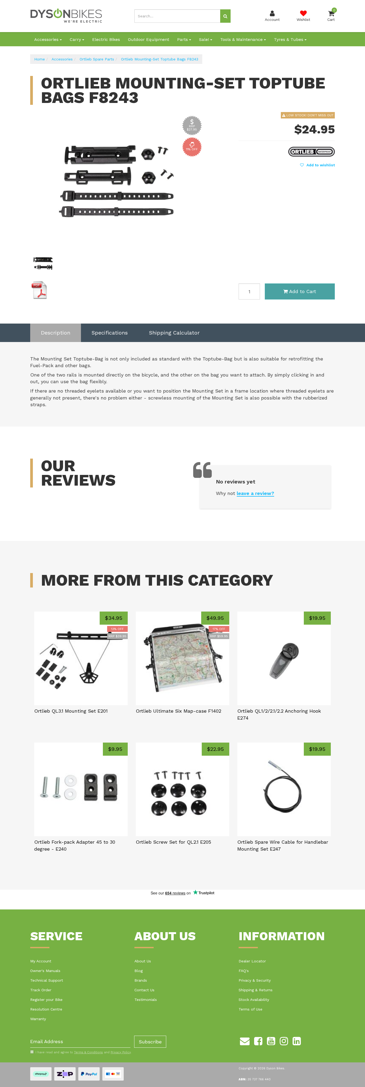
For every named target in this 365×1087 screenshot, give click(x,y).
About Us (142, 961)
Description (55, 332)
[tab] (55, 333)
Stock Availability (254, 999)
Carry (76, 39)
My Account (40, 961)
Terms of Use (250, 1009)
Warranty (38, 1019)
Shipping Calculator (174, 332)
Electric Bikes (106, 39)
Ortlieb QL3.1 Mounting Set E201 (71, 711)
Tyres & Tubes (289, 39)
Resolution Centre (46, 1009)
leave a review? (255, 493)
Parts (183, 39)
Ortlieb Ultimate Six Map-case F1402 (178, 711)
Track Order (40, 990)
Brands (140, 980)
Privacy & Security (255, 980)
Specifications (110, 332)
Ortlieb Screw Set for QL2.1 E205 (173, 842)
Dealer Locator (252, 961)
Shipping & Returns (256, 990)
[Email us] (245, 1040)
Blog (138, 971)
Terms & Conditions (88, 1052)
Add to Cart (302, 291)
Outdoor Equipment (148, 39)
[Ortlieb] (311, 151)
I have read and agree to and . (83, 1052)
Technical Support (46, 980)
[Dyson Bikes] (66, 16)
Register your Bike (46, 999)
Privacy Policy (121, 1052)
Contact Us (144, 990)
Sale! (204, 39)
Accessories (47, 39)
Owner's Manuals (45, 971)
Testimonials (145, 999)
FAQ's (244, 971)
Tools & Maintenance (242, 39)
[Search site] (225, 16)
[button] (317, 165)
